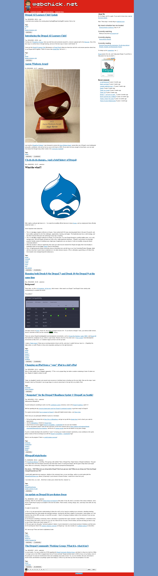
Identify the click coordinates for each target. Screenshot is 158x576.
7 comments (37, 542)
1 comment (37, 156)
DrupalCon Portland (38, 145)
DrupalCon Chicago (38, 42)
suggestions (111, 50)
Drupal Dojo (56, 49)
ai (25, 28)
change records (59, 428)
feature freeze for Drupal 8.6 (50, 500)
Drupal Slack (57, 47)
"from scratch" (79, 337)
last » (94, 569)
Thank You (103, 92)
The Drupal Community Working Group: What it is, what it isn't (57, 546)
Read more (29, 32)
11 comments (37, 566)
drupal (26, 26)
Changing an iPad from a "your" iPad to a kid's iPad (51, 365)
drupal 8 (27, 446)
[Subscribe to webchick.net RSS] (26, 571)
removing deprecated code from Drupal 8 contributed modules (55, 408)
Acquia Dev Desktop (74, 336)
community (28, 564)
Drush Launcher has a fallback (108, 96)
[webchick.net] (28, 10)
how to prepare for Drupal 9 (47, 412)
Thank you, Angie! (105, 90)
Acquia (75, 223)
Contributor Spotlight (36, 11)
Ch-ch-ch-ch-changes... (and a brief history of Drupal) (51, 160)
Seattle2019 (28, 444)
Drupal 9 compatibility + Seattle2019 (53, 424)
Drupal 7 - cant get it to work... (108, 94)
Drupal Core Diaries (48, 11)
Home (27, 11)
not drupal (27, 387)
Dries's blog (77, 412)
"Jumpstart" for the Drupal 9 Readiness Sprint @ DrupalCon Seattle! (59, 395)
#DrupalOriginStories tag (31, 476)
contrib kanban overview (50, 437)
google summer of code (31, 488)
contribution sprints (56, 405)
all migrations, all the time (44, 288)
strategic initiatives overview (49, 526)
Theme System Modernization (108, 101)
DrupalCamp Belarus (32, 462)
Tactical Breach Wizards (105, 39)
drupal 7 (27, 354)
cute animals (28, 268)
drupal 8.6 (27, 538)
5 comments (37, 270)
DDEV (86, 336)
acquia (27, 261)
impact (45, 246)
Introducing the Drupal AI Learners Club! (46, 35)
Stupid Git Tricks (59, 11)
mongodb (27, 259)
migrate (27, 357)
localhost (27, 359)
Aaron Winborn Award (36, 64)
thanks (102, 88)
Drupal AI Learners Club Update (41, 15)
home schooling (29, 389)
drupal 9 (27, 355)
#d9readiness (34, 423)
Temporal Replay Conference (106, 27)
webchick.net (55, 4)
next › (89, 569)
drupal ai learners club (31, 30)
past (26, 266)
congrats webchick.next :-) (107, 86)
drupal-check (74, 419)
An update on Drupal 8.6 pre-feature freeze (46, 494)
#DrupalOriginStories (35, 455)
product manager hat (30, 540)
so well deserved (104, 82)
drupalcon (27, 442)
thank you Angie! (104, 84)
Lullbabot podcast (82, 526)
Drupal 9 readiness (78, 405)
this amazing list (114, 33)
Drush (37, 330)
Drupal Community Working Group (66, 552)
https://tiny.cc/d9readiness (51, 419)
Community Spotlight (57, 149)
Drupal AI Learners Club (39, 47)
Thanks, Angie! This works (107, 98)
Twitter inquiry (33, 343)
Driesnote (86, 42)
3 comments (37, 361)
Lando (82, 336)
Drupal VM (93, 336)
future (26, 264)
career (26, 262)
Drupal (100, 54)
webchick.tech (120, 21)
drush (26, 352)
